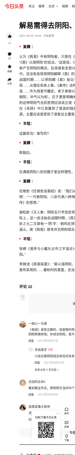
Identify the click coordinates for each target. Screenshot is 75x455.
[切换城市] (57, 6)
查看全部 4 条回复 (46, 369)
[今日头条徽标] (14, 6)
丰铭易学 (48, 35)
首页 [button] (66, 413)
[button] (31, 6)
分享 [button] (9, 83)
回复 (31, 340)
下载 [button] (66, 437)
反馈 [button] (66, 426)
